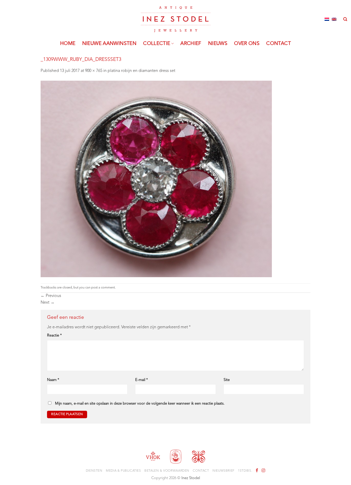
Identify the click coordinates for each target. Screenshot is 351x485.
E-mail (141, 380)
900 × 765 (93, 71)
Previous (51, 296)
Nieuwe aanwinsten (109, 43)
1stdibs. (245, 470)
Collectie (156, 43)
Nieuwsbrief (224, 470)
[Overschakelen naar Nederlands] (326, 19)
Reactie (54, 336)
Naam (53, 380)
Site (227, 380)
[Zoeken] (345, 19)
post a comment (103, 287)
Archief (190, 43)
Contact (278, 43)
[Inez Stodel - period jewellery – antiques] (175, 19)
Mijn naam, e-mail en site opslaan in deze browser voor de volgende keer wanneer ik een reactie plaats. (140, 404)
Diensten (94, 470)
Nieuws (217, 43)
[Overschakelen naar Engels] (334, 19)
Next (47, 303)
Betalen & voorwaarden (166, 470)
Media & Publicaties (123, 470)
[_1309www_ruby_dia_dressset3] (156, 179)
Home (68, 43)
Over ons (247, 43)
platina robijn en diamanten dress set (141, 71)
